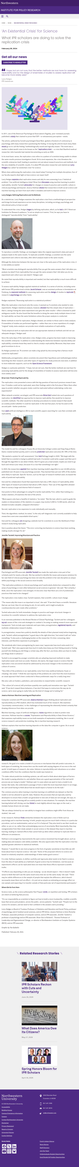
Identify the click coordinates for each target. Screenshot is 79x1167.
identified (17, 398)
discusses (45, 182)
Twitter (9, 1146)
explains (15, 179)
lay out (4, 622)
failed (32, 803)
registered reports (64, 625)
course (27, 715)
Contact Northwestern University (12, 1120)
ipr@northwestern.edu (49, 1113)
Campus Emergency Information (12, 1113)
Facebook (4, 1146)
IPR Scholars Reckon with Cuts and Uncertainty (36, 988)
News (9, 23)
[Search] (7, 16)
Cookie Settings (7, 1135)
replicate (69, 292)
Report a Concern (7, 1129)
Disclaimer (5, 1123)
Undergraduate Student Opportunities (52, 1154)
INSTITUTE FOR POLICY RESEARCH (20, 10)
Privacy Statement (8, 1126)
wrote (45, 892)
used (7, 411)
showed (43, 308)
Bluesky (14, 1151)
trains (41, 713)
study (13, 136)
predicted (41, 452)
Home (3, 23)
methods (22, 292)
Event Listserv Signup (47, 1141)
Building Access (7, 1110)
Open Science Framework (42, 363)
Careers (4, 1116)
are (21, 521)
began (29, 209)
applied (23, 469)
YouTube (4, 1151)
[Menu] (2, 16)
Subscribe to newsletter (14, 62)
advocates (28, 185)
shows (41, 188)
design (53, 292)
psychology (14, 295)
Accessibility (6, 1107)
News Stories (44, 1144)
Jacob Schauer (35, 289)
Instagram (9, 1151)
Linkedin (14, 1146)
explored (14, 292)
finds (23, 818)
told (61, 209)
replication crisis (44, 149)
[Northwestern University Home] (9, 3)
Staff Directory (44, 1147)
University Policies (8, 1132)
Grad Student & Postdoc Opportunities (52, 1157)
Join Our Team (44, 1151)
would (4, 146)
